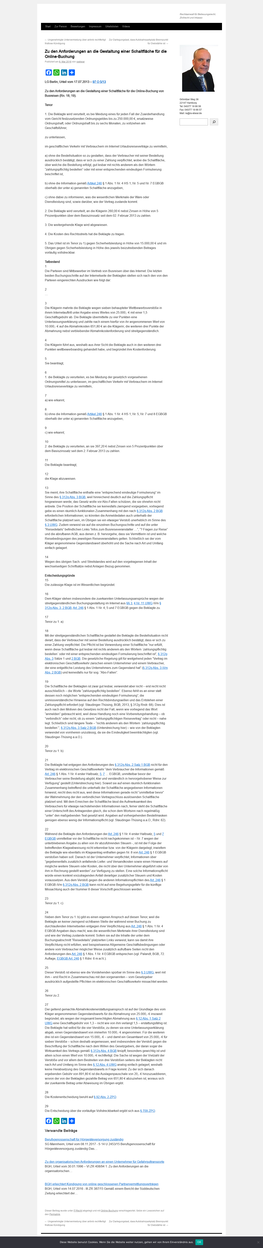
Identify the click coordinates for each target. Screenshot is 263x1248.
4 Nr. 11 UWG (143, 603)
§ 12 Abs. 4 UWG (104, 1064)
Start (48, 26)
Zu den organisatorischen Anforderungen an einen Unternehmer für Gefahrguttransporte (104, 1161)
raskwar (80, 61)
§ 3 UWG (51, 524)
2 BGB (75, 658)
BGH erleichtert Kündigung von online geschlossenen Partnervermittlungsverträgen (101, 1184)
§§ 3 (129, 603)
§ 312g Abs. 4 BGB (104, 1050)
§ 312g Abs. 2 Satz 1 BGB (132, 764)
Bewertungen (78, 26)
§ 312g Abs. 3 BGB (72, 497)
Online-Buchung (109, 1210)
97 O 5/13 (99, 81)
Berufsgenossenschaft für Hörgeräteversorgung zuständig (84, 1139)
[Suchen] (214, 121)
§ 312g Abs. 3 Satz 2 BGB (78, 727)
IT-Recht (78, 1210)
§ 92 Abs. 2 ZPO (105, 1097)
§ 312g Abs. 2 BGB (150, 511)
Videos (126, 26)
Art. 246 (78, 607)
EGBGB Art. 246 (68, 958)
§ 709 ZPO (147, 1110)
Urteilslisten (111, 26)
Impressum (95, 26)
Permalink (54, 1214)
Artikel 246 (94, 183)
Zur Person (60, 26)
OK (199, 1242)
